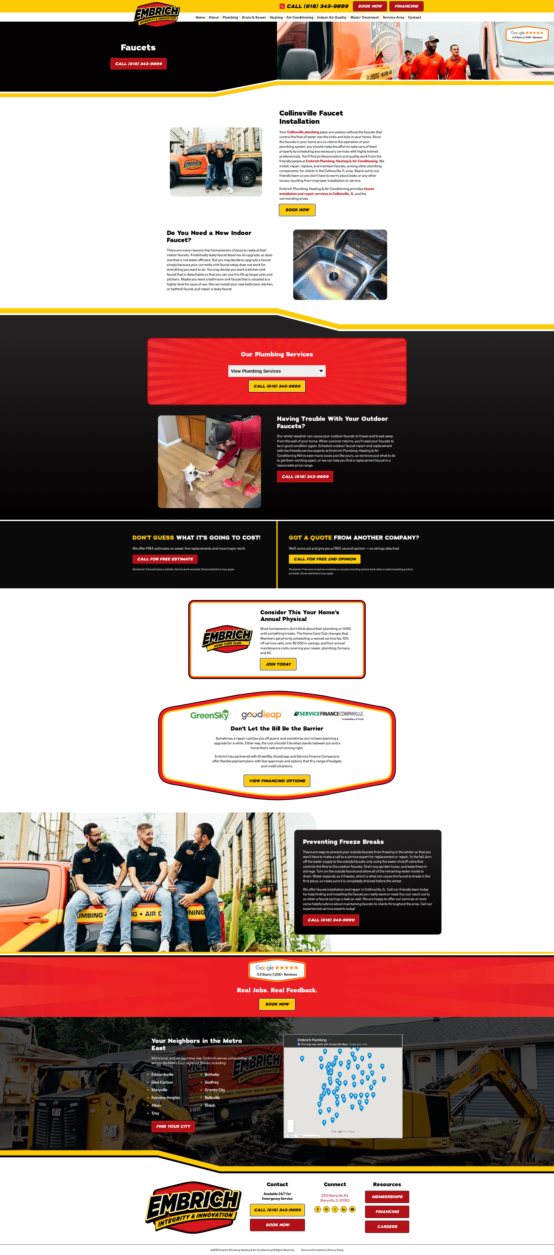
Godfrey (212, 1082)
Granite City (215, 1090)
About (214, 17)
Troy (155, 1113)
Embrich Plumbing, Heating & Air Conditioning (342, 160)
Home (200, 17)
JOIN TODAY (278, 664)
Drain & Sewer (254, 17)
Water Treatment (364, 17)
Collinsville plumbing (303, 131)
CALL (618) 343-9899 (317, 6)
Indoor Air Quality (332, 17)
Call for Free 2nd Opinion (325, 559)
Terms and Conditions (313, 1250)
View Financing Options (277, 781)
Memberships (387, 1196)
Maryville (159, 1090)
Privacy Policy (336, 1250)
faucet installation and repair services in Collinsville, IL (326, 191)
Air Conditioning (300, 17)
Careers (387, 1226)
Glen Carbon (162, 1082)
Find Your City (173, 1126)
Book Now (370, 6)
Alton (156, 1105)
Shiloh (210, 1105)
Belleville (212, 1097)
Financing (406, 6)
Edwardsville (162, 1074)
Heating (276, 17)
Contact (414, 17)
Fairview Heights (165, 1097)
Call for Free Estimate (165, 559)
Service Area (393, 17)
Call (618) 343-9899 (138, 63)
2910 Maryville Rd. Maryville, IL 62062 (335, 1197)
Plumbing (230, 17)
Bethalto (212, 1074)
